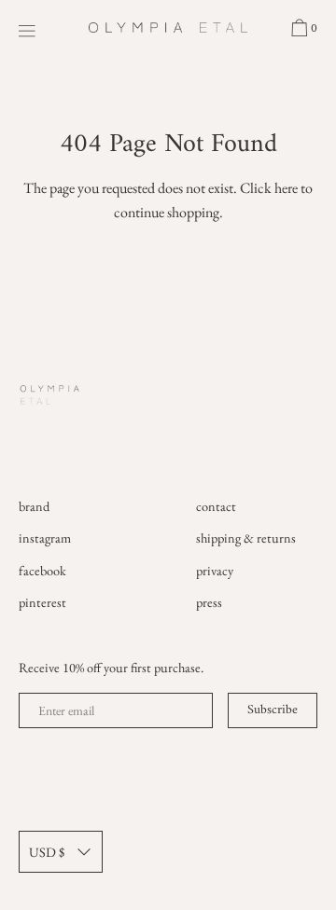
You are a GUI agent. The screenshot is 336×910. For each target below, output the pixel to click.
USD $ (46, 852)
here (286, 188)
